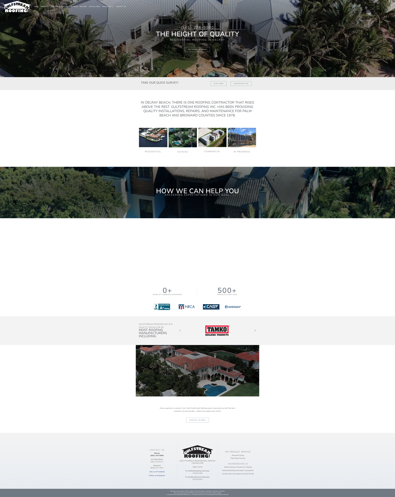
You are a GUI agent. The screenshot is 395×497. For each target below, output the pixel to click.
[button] (180, 331)
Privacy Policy (202, 493)
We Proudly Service (238, 451)
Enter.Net (226, 494)
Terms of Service (213, 493)
